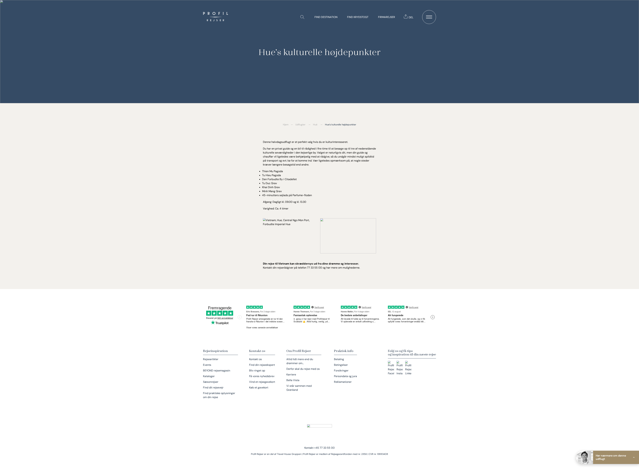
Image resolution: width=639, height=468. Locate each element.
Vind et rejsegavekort (262, 382)
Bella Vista (292, 380)
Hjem (285, 124)
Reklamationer (343, 382)
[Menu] (429, 17)
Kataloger (209, 376)
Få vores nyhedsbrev (261, 376)
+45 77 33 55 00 (324, 448)
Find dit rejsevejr (213, 387)
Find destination (326, 17)
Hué (315, 124)
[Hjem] (216, 17)
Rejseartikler (210, 359)
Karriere (291, 374)
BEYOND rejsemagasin (216, 370)
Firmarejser (386, 17)
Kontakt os (255, 359)
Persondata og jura (345, 376)
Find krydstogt (357, 17)
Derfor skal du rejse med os (303, 369)
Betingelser (341, 365)
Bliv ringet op (257, 370)
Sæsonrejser (210, 382)
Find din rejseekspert (262, 365)
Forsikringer (341, 370)
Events (207, 365)
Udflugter (300, 124)
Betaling (339, 359)
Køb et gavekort (258, 387)
